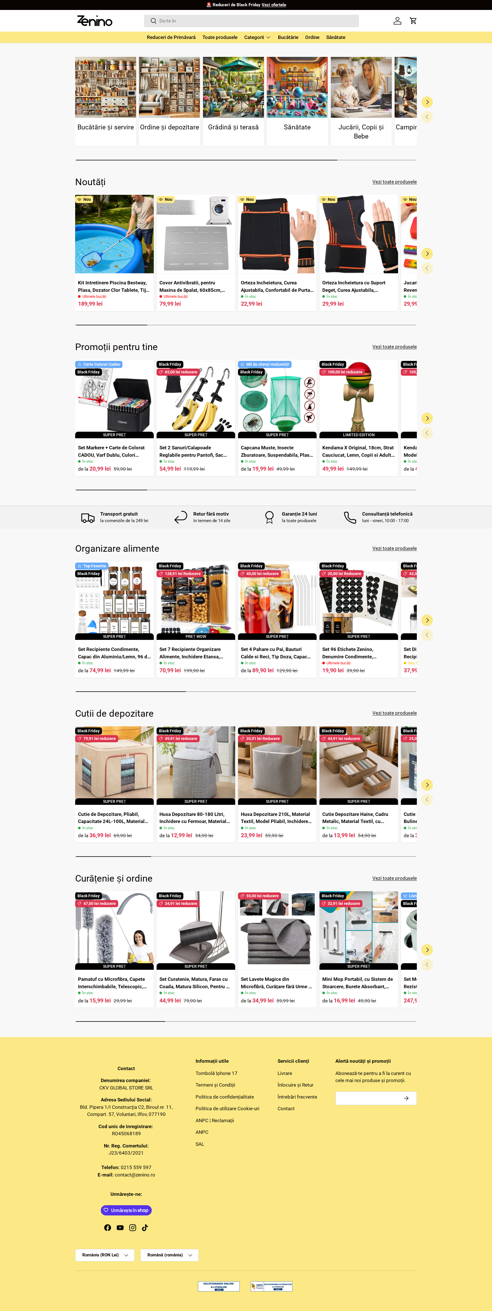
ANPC (202, 1132)
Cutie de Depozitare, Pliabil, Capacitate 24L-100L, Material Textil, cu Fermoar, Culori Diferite (114, 821)
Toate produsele (219, 37)
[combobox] (251, 21)
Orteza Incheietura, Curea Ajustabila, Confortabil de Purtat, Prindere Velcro (277, 290)
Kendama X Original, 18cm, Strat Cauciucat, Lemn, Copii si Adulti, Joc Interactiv (358, 455)
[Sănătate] (297, 87)
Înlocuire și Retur (295, 1085)
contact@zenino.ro (135, 1174)
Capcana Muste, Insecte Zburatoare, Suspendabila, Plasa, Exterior (277, 455)
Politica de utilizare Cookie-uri (227, 1108)
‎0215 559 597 (136, 1167)
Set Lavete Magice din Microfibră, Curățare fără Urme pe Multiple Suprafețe (277, 986)
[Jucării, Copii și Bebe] (361, 87)
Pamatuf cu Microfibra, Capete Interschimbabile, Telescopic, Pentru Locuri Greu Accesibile (111, 986)
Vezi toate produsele (394, 182)
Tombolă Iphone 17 (216, 1073)
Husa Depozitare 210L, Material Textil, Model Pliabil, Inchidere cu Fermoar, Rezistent (275, 821)
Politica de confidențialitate (225, 1096)
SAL (200, 1144)
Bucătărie (288, 37)
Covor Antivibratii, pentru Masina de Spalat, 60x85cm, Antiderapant (190, 290)
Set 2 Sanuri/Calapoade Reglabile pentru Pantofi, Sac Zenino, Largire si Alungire (191, 455)
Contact (286, 1108)
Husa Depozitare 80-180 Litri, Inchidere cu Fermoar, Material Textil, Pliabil (192, 821)
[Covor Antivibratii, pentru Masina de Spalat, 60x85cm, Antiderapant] (196, 234)
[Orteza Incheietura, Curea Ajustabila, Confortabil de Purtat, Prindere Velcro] (277, 234)
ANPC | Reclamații (215, 1120)
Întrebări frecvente (297, 1096)
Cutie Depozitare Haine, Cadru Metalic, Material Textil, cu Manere (355, 821)
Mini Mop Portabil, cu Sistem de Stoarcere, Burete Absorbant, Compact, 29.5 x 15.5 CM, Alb (357, 986)
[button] (413, 21)
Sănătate (335, 37)
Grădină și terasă (233, 127)
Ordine (312, 37)
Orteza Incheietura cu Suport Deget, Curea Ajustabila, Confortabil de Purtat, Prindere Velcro (356, 293)
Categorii (254, 37)
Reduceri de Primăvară (171, 37)
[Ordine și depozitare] (169, 87)
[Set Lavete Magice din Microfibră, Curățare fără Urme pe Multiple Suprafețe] (277, 930)
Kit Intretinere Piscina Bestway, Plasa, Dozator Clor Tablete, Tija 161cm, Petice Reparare (113, 290)
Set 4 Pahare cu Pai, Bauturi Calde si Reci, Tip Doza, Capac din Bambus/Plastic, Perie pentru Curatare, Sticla (277, 660)
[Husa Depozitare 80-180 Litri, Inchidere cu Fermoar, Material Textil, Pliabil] (196, 765)
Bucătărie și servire (105, 127)
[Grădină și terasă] (233, 87)
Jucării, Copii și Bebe (361, 131)
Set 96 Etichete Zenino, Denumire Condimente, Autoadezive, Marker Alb (349, 656)
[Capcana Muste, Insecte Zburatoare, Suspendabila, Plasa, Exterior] (277, 399)
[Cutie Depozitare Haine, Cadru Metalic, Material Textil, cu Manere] (358, 765)
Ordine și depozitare (169, 127)
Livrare (285, 1073)
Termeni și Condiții (215, 1085)
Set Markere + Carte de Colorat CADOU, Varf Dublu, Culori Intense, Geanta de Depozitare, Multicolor (111, 458)
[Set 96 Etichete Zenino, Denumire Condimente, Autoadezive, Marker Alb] (358, 600)
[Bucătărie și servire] (105, 87)
